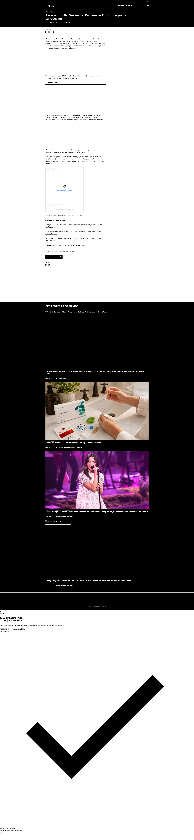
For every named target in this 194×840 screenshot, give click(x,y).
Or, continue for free (5, 631)
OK (1, 833)
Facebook (67, 245)
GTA (58, 251)
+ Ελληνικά (146, 1)
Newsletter (129, 5)
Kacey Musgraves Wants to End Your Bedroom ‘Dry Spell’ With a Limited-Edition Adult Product (88, 581)
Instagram (74, 245)
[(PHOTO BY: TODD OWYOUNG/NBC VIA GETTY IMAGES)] (97, 340)
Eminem (51, 251)
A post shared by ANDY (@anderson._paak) (64, 209)
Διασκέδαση (48, 11)
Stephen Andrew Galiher (66, 516)
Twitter (83, 245)
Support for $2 (4, 629)
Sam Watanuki (63, 447)
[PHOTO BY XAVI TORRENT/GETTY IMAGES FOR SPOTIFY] (97, 480)
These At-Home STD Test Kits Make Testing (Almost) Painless (73, 443)
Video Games (71, 251)
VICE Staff (52, 22)
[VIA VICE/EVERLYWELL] (97, 411)
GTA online (62, 251)
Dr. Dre (47, 251)
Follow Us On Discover (53, 257)
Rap (67, 251)
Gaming (55, 251)
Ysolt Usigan (78, 447)
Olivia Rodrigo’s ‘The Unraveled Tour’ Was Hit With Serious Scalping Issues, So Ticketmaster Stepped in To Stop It (96, 512)
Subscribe (121, 5)
